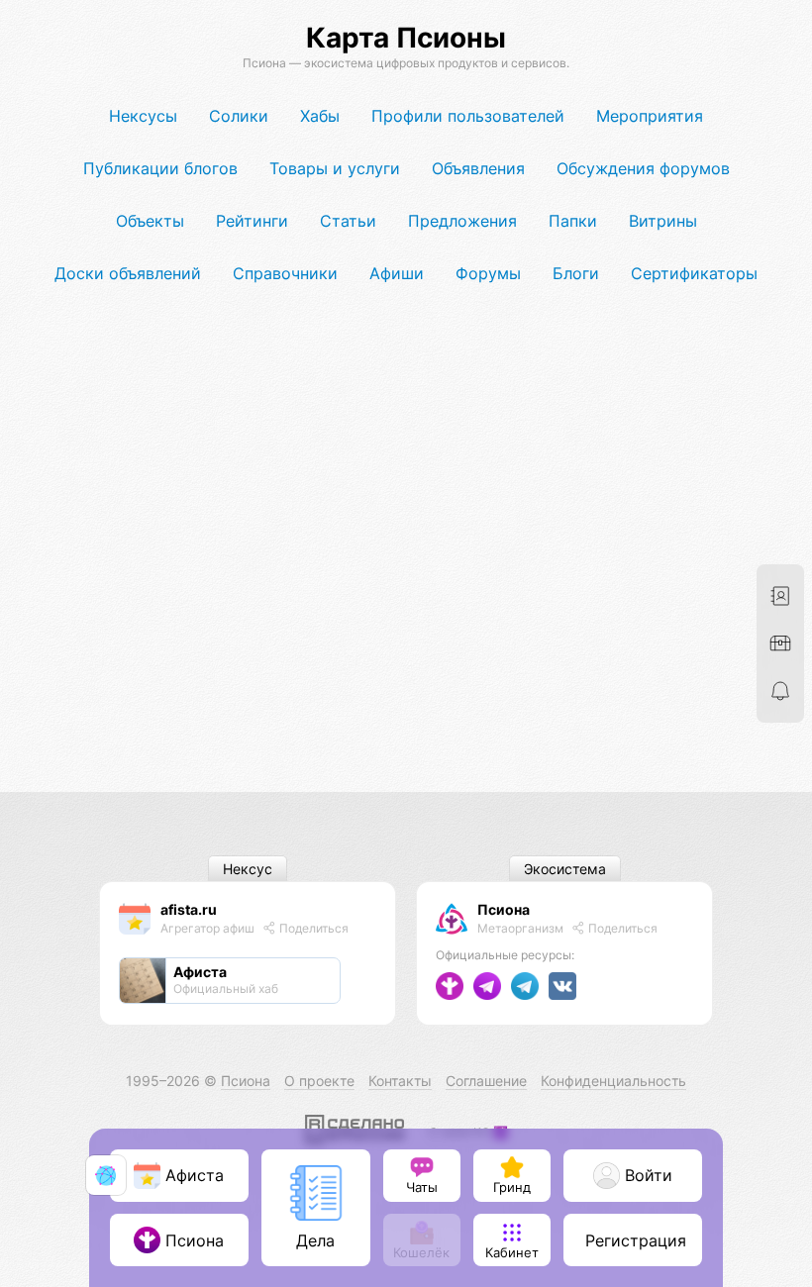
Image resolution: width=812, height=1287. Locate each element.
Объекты (150, 221)
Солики (238, 116)
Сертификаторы (694, 273)
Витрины (663, 221)
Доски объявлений (127, 273)
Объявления (478, 168)
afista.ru (188, 909)
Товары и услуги (334, 168)
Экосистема (565, 868)
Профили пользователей (467, 116)
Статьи (348, 221)
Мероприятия (649, 116)
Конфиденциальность (613, 1080)
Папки (573, 221)
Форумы (488, 273)
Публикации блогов (160, 168)
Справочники (285, 273)
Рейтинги (252, 221)
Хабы (320, 116)
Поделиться (312, 928)
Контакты (400, 1080)
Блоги (576, 273)
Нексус (247, 868)
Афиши (396, 273)
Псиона (503, 909)
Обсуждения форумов (643, 168)
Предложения (462, 221)
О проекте (319, 1080)
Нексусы (143, 116)
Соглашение (486, 1080)
